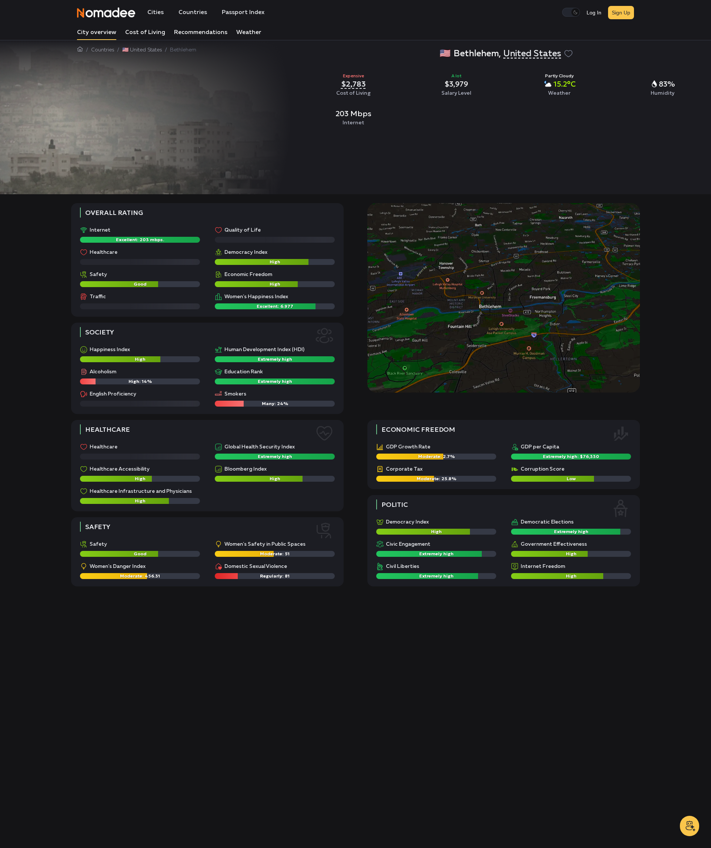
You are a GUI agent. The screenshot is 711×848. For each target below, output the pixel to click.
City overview (96, 33)
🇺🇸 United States (142, 50)
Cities (155, 13)
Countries (192, 13)
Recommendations (200, 33)
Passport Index (243, 13)
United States (532, 53)
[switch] (571, 12)
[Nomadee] (106, 13)
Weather (248, 33)
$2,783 (353, 84)
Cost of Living (145, 33)
